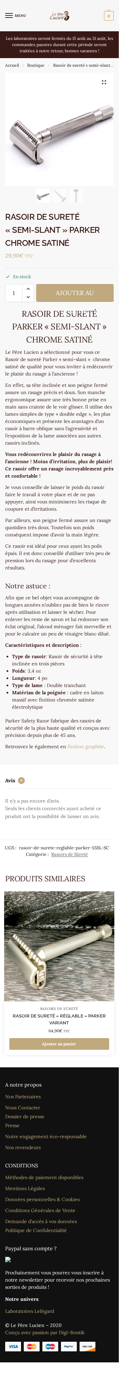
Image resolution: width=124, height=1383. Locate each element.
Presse (12, 1125)
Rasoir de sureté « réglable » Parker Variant (59, 1019)
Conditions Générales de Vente (40, 1210)
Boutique (35, 65)
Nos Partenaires (23, 1096)
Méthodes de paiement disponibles (44, 1177)
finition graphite (86, 746)
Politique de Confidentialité (36, 1230)
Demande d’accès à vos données (41, 1221)
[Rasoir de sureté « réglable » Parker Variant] (59, 946)
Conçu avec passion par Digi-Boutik (45, 1332)
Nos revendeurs (23, 1147)
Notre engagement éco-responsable (46, 1136)
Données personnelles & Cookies (42, 1199)
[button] (108, 16)
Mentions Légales (25, 1188)
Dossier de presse (24, 1116)
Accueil (12, 65)
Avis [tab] (13, 780)
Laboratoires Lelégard (29, 1311)
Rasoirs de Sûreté (69, 854)
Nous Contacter (22, 1107)
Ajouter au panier (75, 295)
